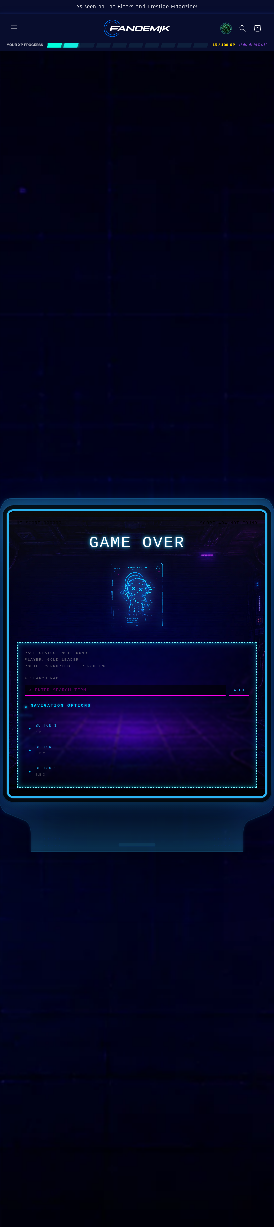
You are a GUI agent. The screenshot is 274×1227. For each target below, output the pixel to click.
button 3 (46, 768)
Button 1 (46, 725)
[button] (14, 28)
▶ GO (239, 690)
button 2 (46, 747)
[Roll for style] (226, 28)
